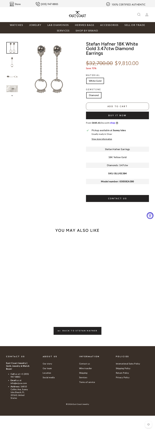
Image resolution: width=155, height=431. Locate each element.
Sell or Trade (135, 24)
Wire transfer (85, 368)
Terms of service (87, 382)
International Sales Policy (128, 363)
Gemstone (93, 89)
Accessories (109, 24)
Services (63, 30)
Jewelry (35, 24)
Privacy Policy (123, 377)
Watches (16, 24)
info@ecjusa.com (19, 383)
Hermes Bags (84, 24)
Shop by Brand (87, 30)
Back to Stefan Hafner (79, 330)
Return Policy (122, 373)
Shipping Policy (123, 368)
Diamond (94, 95)
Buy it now (117, 115)
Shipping (83, 373)
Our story (47, 363)
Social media (49, 377)
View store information (102, 139)
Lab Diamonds (58, 24)
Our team (47, 368)
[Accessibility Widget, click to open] (150, 215)
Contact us (117, 198)
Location (47, 373)
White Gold (95, 80)
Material (93, 75)
